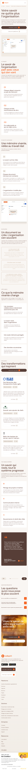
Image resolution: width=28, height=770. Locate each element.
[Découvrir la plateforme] (14, 31)
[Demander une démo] (14, 27)
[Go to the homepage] (6, 656)
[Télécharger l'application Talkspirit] (14, 665)
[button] (25, 3)
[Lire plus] (14, 641)
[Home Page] (5, 3)
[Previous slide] (3, 578)
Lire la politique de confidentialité (7, 764)
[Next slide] (24, 578)
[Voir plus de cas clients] (14, 370)
